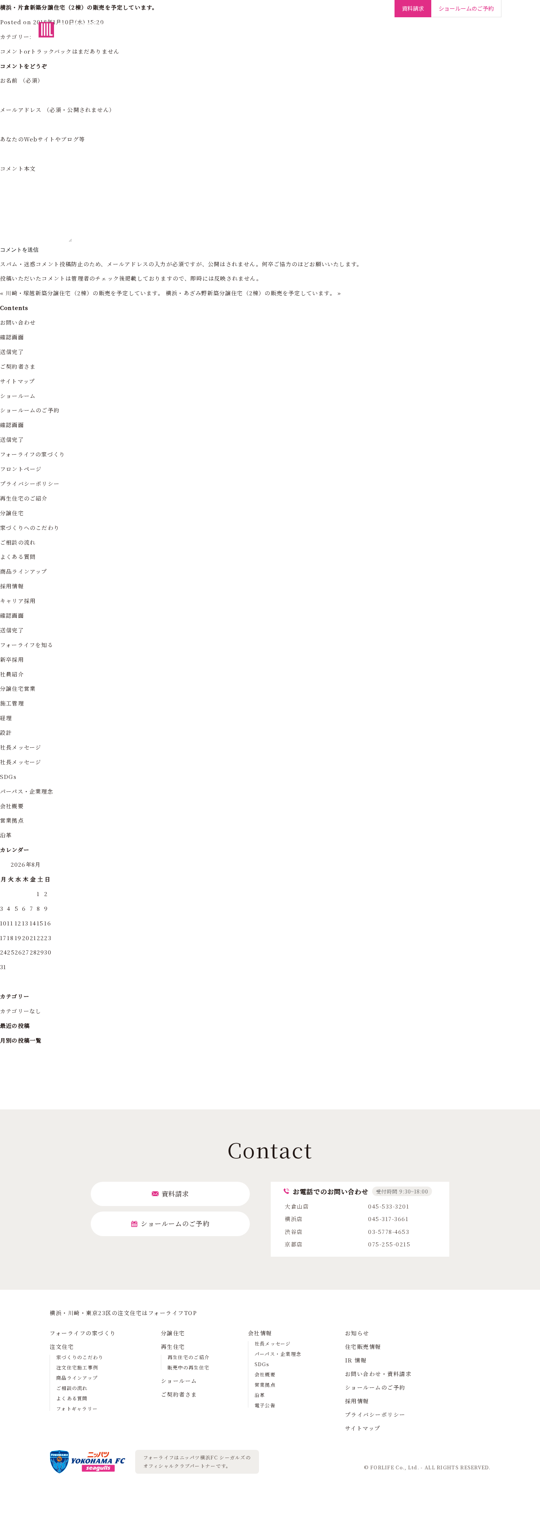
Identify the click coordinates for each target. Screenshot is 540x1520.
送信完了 (12, 351)
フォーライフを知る (26, 645)
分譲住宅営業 (18, 688)
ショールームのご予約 (30, 410)
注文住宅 (222, 33)
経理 (6, 718)
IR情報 (440, 33)
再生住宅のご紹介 (24, 498)
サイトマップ (17, 381)
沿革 (6, 835)
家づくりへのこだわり (30, 527)
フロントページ (21, 469)
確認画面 (12, 337)
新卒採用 (12, 659)
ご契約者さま (371, 33)
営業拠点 (12, 820)
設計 (6, 732)
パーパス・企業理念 (26, 791)
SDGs (8, 776)
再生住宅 (288, 33)
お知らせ (357, 1333)
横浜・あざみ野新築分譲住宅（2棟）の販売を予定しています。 (251, 293)
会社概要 (12, 806)
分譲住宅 (255, 33)
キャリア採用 (18, 600)
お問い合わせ (18, 322)
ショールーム (326, 33)
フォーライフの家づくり (170, 33)
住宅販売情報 (363, 1346)
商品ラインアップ (23, 571)
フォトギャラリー (77, 1408)
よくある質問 (18, 556)
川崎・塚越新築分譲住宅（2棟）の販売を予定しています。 (84, 293)
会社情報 (410, 33)
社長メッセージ (20, 747)
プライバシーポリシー (30, 483)
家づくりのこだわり (80, 1357)
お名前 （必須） (22, 80)
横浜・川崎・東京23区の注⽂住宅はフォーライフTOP (123, 1312)
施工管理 (12, 703)
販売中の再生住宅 (188, 1367)
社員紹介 (12, 674)
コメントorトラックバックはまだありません (59, 51)
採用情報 (470, 33)
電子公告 (265, 1405)
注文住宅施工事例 (77, 1367)
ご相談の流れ (18, 542)
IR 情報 (356, 1360)
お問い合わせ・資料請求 (378, 1373)
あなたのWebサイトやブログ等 (42, 139)
